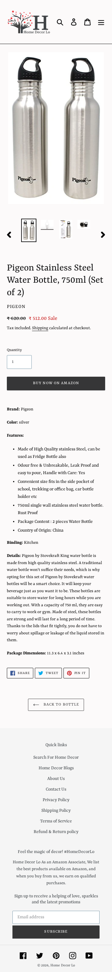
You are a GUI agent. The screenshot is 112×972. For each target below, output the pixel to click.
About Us (56, 778)
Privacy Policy (56, 799)
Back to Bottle (60, 704)
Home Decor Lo (62, 966)
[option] (29, 230)
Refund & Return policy (56, 831)
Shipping (40, 328)
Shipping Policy (56, 810)
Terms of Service (56, 821)
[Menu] (101, 22)
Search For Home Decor (56, 757)
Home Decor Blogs (56, 768)
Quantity (14, 350)
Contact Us (56, 789)
